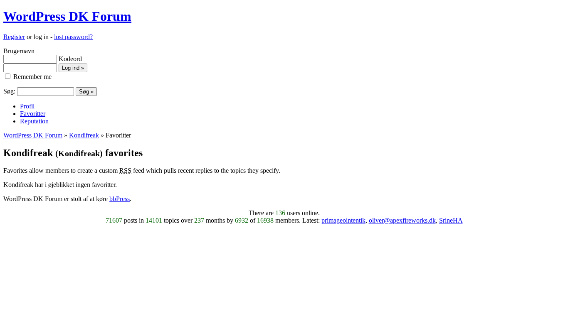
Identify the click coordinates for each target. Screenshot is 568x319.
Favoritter (32, 113)
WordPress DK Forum (67, 16)
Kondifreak (84, 135)
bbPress (119, 198)
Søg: (9, 91)
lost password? (73, 36)
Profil (27, 106)
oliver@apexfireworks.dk (402, 220)
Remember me (32, 76)
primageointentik (343, 220)
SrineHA (451, 220)
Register (14, 36)
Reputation (34, 121)
